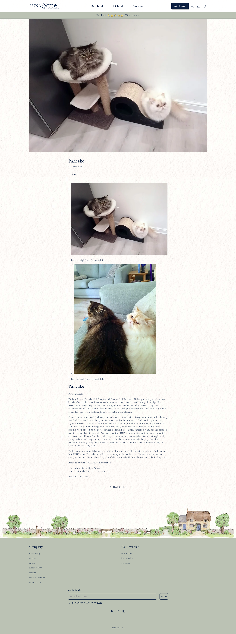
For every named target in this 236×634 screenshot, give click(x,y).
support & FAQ (35, 568)
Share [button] (73, 174)
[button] (98, 6)
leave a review (127, 558)
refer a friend (126, 553)
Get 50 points (180, 6)
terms (99, 602)
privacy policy (35, 582)
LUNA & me (121, 628)
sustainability (34, 553)
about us (32, 558)
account (32, 573)
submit (164, 596)
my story (32, 563)
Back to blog (120, 487)
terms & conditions (37, 577)
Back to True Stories (78, 477)
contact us (125, 563)
